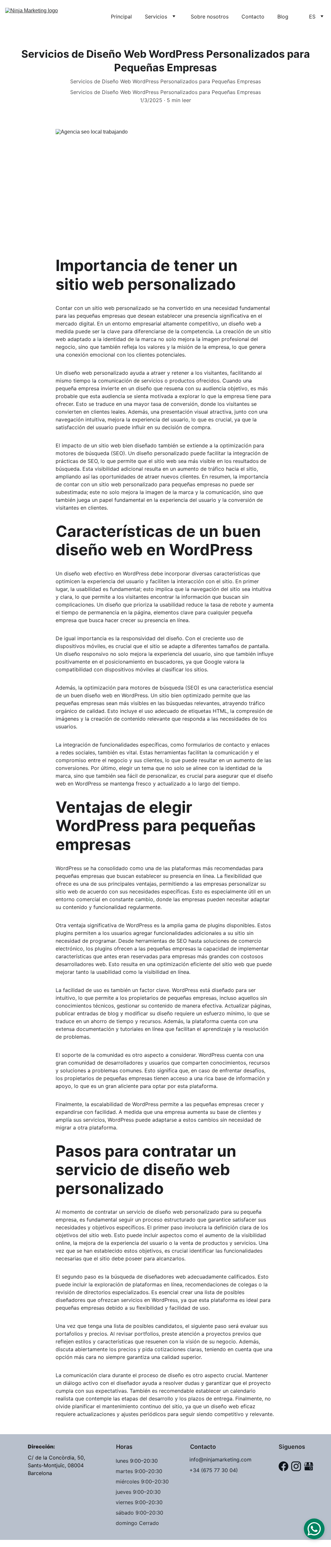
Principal (121, 16)
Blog (282, 16)
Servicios (156, 16)
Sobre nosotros (210, 16)
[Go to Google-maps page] (309, 1466)
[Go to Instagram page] (296, 1466)
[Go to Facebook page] (283, 1466)
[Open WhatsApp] (314, 1528)
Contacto (252, 16)
